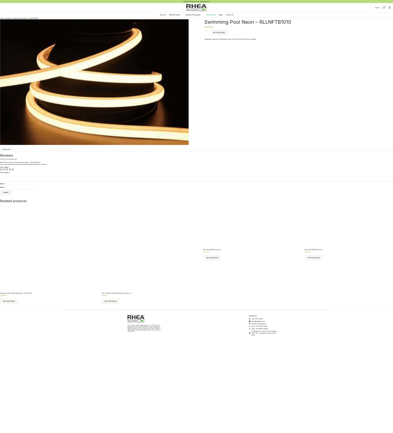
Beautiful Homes (174, 15)
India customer (211, 15)
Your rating (4, 167)
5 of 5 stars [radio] (13, 169)
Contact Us (229, 15)
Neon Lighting (251, 39)
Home (2, 18)
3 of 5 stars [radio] (7, 169)
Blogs (221, 15)
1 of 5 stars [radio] (1, 169)
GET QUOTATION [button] (9, 301)
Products (9, 18)
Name (2, 184)
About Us (163, 15)
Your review (5, 172)
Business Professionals (192, 15)
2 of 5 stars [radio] (4, 169)
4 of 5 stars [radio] (10, 169)
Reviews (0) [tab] (7, 149)
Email (2, 187)
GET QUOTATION (219, 32)
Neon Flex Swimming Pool (237, 39)
